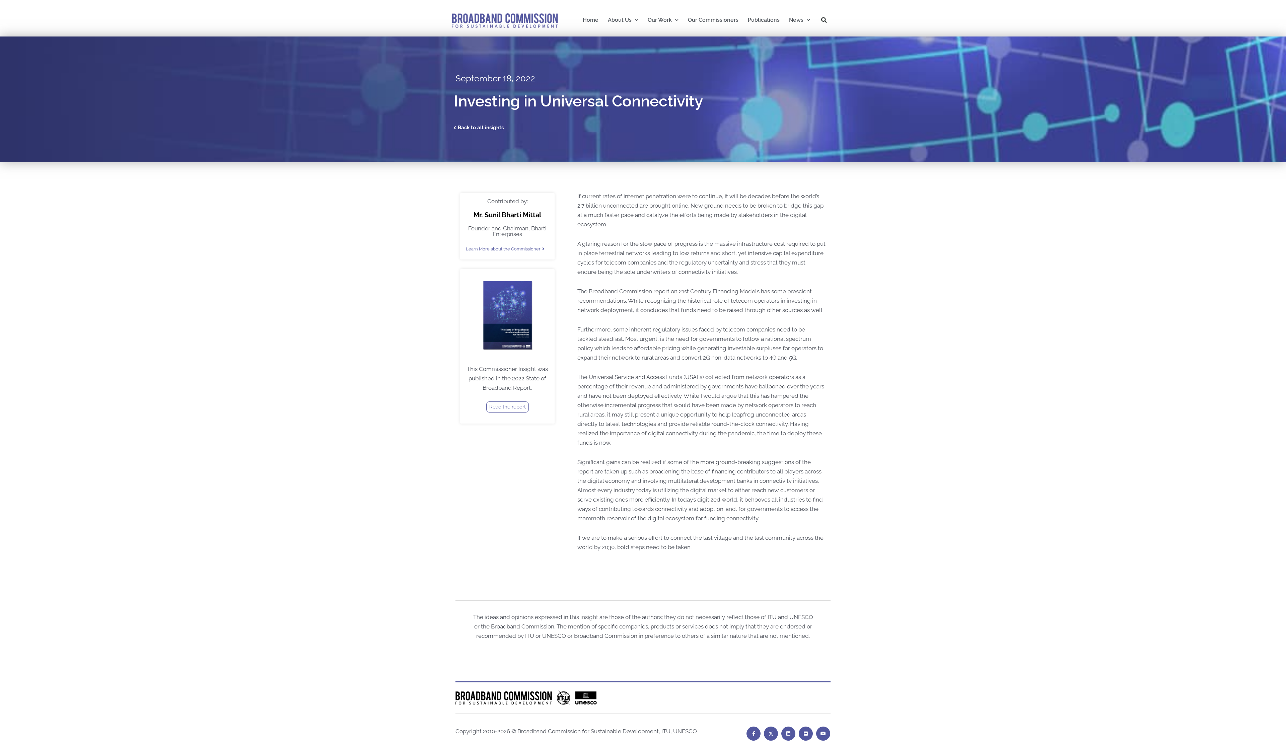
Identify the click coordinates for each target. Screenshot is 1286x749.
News (796, 20)
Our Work (660, 20)
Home (590, 20)
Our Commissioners (713, 20)
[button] (824, 20)
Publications (764, 20)
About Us (620, 20)
